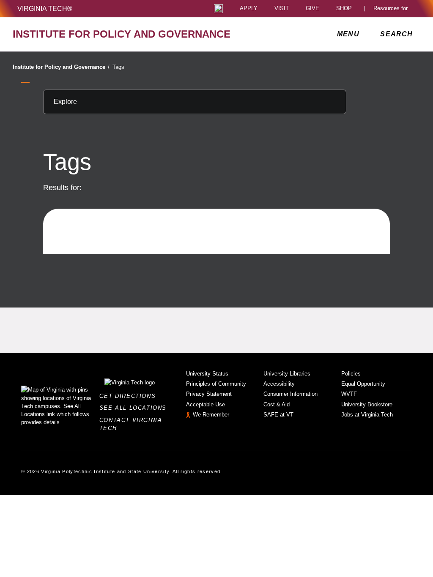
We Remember (211, 414)
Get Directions (130, 396)
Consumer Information (290, 394)
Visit (281, 8)
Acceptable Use (205, 404)
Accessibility (279, 384)
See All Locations (135, 408)
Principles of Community (216, 384)
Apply (249, 8)
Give (312, 8)
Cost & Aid (276, 404)
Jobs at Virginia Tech (367, 414)
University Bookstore (366, 404)
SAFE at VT (278, 414)
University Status (207, 373)
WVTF (349, 394)
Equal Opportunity (363, 384)
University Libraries (286, 373)
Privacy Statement (209, 394)
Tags (118, 67)
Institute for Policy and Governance (61, 67)
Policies (351, 373)
